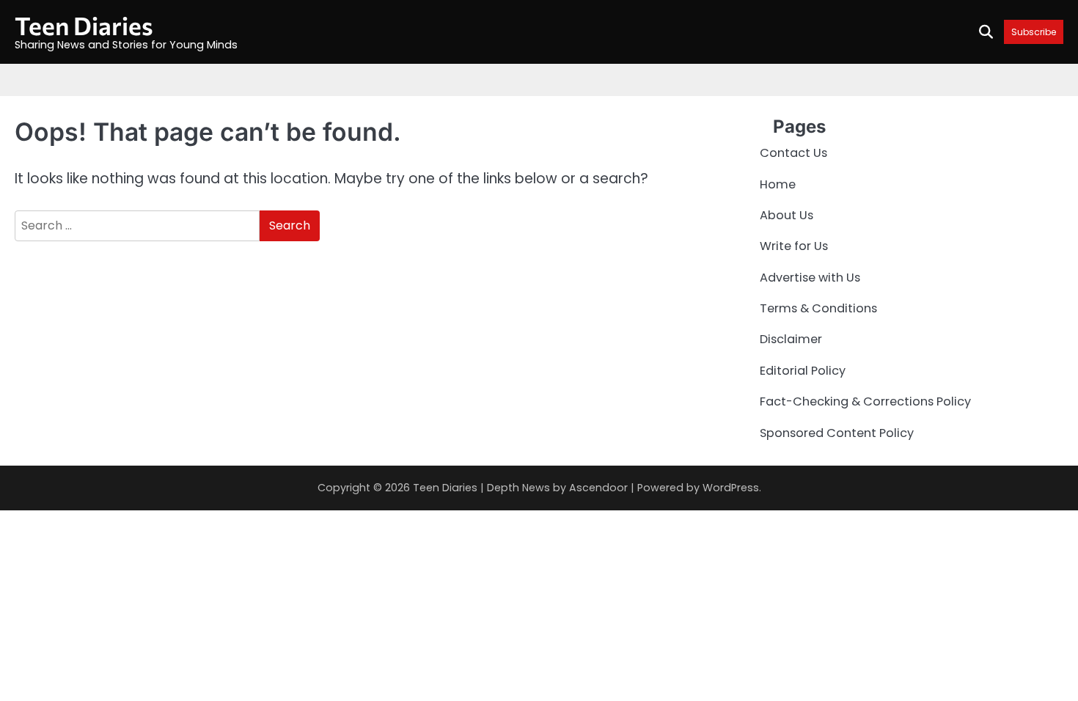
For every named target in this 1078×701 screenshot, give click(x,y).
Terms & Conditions (818, 308)
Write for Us (794, 246)
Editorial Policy (803, 370)
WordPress (731, 487)
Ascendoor (598, 487)
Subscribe (1033, 32)
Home (778, 184)
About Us (786, 215)
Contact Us (793, 152)
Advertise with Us (810, 277)
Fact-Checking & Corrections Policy (865, 401)
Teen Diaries (84, 25)
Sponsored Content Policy (837, 433)
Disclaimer (791, 339)
